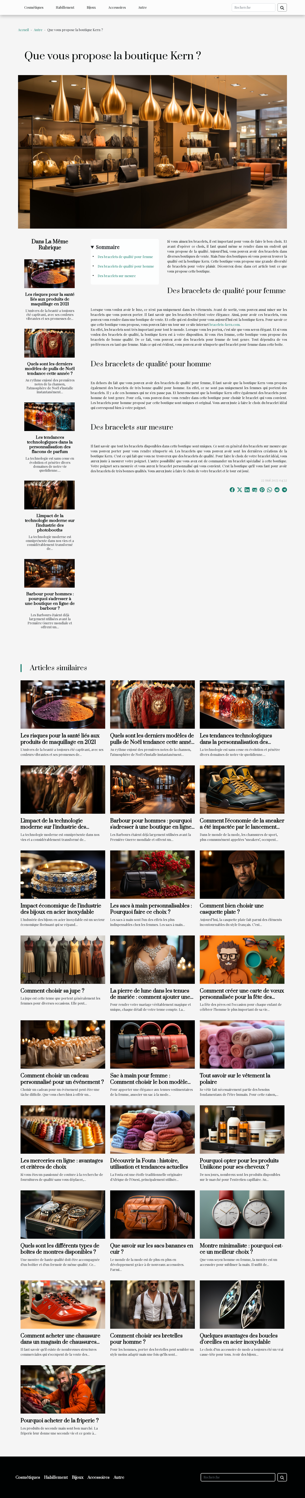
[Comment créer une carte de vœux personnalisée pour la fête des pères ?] (242, 959)
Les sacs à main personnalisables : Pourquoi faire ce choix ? (151, 909)
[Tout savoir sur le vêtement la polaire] (242, 1044)
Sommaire (108, 247)
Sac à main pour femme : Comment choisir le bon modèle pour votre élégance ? (149, 1082)
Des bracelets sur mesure (117, 276)
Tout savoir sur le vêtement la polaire (235, 1078)
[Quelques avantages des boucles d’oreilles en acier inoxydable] (242, 1304)
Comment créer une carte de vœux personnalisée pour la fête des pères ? (242, 997)
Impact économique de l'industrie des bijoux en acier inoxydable (61, 909)
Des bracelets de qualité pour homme (126, 266)
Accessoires (117, 7)
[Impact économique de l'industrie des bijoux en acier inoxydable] (63, 874)
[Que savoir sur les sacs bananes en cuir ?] (152, 1214)
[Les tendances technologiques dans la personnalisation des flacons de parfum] (49, 416)
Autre (142, 7)
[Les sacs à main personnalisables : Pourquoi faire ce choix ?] (152, 874)
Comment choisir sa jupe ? (52, 991)
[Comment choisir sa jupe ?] (63, 959)
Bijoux (91, 7)
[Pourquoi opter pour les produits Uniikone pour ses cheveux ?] (242, 1129)
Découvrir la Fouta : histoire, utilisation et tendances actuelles (149, 1163)
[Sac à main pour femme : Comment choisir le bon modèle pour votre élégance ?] (152, 1044)
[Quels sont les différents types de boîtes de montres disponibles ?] (63, 1214)
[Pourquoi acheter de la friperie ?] (63, 1389)
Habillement (65, 7)
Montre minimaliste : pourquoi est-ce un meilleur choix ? (241, 1249)
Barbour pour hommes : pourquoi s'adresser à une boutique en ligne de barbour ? (50, 601)
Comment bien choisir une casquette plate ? (232, 909)
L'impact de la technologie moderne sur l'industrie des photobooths (50, 523)
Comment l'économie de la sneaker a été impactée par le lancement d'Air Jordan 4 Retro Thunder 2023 (242, 827)
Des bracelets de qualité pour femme (126, 257)
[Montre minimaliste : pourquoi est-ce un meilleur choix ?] (242, 1214)
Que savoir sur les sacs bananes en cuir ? (151, 1249)
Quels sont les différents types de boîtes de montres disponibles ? (60, 1249)
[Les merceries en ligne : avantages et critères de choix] (63, 1129)
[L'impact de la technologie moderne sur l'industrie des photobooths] (49, 495)
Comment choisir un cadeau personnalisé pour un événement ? (62, 1078)
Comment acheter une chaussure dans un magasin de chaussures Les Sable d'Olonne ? (60, 1342)
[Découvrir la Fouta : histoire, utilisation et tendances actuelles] (152, 1129)
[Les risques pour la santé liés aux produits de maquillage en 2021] (49, 273)
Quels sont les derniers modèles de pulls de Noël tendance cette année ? (50, 368)
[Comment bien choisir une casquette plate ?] (242, 874)
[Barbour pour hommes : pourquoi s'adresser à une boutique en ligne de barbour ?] (49, 573)
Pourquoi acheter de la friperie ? (60, 1420)
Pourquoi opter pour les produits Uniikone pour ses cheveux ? (239, 1163)
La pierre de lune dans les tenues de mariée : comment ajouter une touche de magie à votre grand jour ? (152, 1000)
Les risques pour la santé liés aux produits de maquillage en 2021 (49, 299)
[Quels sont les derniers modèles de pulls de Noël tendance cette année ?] (49, 343)
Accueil (23, 30)
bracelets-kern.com (225, 324)
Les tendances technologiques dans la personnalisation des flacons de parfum (50, 444)
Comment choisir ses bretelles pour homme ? (146, 1339)
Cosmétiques (33, 7)
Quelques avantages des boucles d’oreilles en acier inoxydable (239, 1339)
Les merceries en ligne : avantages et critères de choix (62, 1163)
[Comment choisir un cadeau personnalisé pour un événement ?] (63, 1044)
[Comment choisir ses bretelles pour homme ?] (152, 1304)
